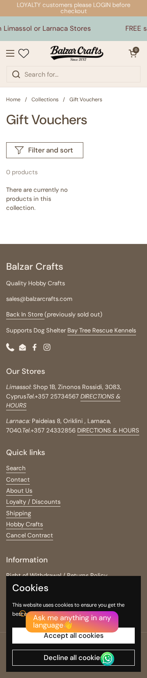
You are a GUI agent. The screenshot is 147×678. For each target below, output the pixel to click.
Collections (44, 99)
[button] (133, 53)
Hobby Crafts (24, 524)
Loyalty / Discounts (33, 502)
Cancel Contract (29, 535)
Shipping (18, 513)
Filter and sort (50, 150)
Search (16, 468)
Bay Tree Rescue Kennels (101, 330)
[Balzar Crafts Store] (77, 53)
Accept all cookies (74, 635)
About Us (19, 491)
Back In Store (25, 314)
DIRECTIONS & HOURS (108, 430)
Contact (18, 480)
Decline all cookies (74, 657)
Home (13, 99)
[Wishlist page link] (23, 53)
